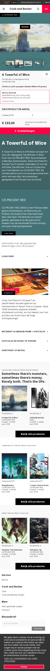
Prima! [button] (24, 666)
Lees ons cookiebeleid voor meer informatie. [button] (20, 659)
